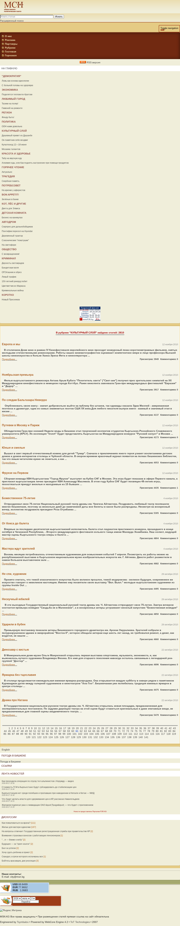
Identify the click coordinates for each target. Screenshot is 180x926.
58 (64, 731)
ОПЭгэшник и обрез (12, 272)
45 (9, 731)
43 (174, 728)
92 (34, 733)
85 (5, 733)
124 (51, 737)
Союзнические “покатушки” (15, 240)
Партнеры (11, 43)
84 (174, 731)
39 (157, 728)
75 (136, 731)
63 (85, 731)
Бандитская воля (10, 267)
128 (73, 737)
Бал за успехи (9, 848)
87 (13, 733)
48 (22, 731)
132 (96, 737)
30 (119, 728)
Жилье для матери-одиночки (16, 827)
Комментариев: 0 (169, 359)
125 (56, 737)
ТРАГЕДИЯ (8, 176)
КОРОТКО (8, 294)
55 (51, 731)
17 (64, 728)
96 (51, 733)
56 (55, 731)
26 (102, 728)
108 (114, 733)
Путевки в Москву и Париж (20, 425)
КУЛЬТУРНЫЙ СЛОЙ (14, 130)
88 (17, 733)
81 (161, 731)
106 (103, 733)
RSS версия (93, 62)
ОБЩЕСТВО (9, 249)
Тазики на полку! (10, 103)
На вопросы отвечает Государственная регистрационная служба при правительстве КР (46, 831)
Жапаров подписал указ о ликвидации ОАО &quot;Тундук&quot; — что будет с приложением (47, 805)
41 (166, 728)
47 (18, 731)
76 (140, 731)
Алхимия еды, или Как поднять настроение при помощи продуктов (35, 163)
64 (89, 731)
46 (13, 731)
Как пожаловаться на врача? (16, 823)
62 (81, 731)
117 (163, 733)
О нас (8, 36)
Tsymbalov (23, 922)
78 (148, 731)
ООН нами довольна (12, 126)
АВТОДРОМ (9, 222)
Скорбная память (10, 181)
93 (38, 733)
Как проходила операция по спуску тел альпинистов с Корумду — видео (38, 781)
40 (161, 728)
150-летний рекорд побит (14, 281)
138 (129, 737)
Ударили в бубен (13, 624)
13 (47, 728)
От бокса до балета (15, 523)
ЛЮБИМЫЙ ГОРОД (13, 98)
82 (165, 731)
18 (69, 728)
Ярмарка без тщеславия (19, 674)
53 (43, 731)
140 (141, 737)
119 (174, 733)
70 (115, 731)
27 (106, 728)
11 (39, 728)
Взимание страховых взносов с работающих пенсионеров (31, 835)
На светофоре (9, 245)
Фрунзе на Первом (15, 472)
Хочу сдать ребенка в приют (16, 852)
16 (60, 728)
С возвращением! (10, 254)
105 (97, 733)
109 (119, 733)
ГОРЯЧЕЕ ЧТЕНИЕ (13, 167)
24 (94, 728)
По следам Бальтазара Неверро (24, 399)
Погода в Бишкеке (10, 761)
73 (127, 731)
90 (26, 733)
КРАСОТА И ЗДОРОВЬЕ (16, 153)
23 (90, 728)
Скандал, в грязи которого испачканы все (22, 856)
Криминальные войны (13, 290)
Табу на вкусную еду (12, 158)
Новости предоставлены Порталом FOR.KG (90, 811)
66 (98, 731)
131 (90, 737)
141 (146, 737)
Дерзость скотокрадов (13, 263)
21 (81, 728)
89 (21, 733)
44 (5, 731)
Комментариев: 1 (169, 488)
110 (125, 733)
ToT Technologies (80, 922)
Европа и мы (11, 344)
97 (55, 733)
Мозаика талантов (11, 149)
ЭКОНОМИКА (10, 89)
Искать (59, 16)
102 (80, 733)
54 (47, 731)
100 (69, 733)
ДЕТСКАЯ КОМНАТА (14, 212)
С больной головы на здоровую (17, 85)
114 (147, 733)
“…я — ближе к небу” (12, 840)
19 (73, 728)
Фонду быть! (8, 117)
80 (157, 731)
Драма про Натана (15, 700)
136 (118, 737)
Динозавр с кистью (15, 649)
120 (28, 737)
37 (149, 728)
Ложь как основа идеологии (15, 81)
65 (93, 731)
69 (110, 731)
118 (168, 733)
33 (132, 728)
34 (136, 728)
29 (115, 728)
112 (136, 733)
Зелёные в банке (10, 199)
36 (144, 728)
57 (60, 731)
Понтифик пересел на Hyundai (17, 231)
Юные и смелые (13, 447)
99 (64, 733)
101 (74, 733)
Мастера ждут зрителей (18, 548)
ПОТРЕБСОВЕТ (11, 185)
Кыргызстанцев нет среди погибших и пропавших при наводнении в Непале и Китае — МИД (48, 793)
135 (112, 737)
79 (153, 731)
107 (108, 733)
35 (140, 728)
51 (34, 731)
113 (141, 733)
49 (26, 731)
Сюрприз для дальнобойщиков (17, 226)
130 (84, 737)
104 (91, 733)
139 (135, 737)
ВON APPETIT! (10, 194)
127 (67, 737)
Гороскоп (11, 55)
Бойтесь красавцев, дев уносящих (19, 861)
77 (144, 731)
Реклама (10, 40)
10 (35, 728)
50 (30, 731)
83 (169, 731)
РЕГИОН (7, 112)
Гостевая (10, 51)
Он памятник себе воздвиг (15, 140)
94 (42, 733)
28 (111, 728)
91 (30, 733)
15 (56, 728)
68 (106, 731)
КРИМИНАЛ (9, 258)
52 (39, 731)
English (6, 749)
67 (102, 731)
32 (128, 728)
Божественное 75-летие (18, 498)
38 (153, 728)
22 (85, 728)
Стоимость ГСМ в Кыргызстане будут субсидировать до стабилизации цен (39, 787)
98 (59, 733)
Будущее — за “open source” (16, 844)
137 (124, 737)
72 (123, 731)
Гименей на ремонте (12, 108)
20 (77, 728)
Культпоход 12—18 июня (14, 144)
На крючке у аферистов (13, 190)
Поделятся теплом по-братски (17, 94)
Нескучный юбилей (16, 599)
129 (79, 737)
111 (130, 733)
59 (68, 731)
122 (39, 737)
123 (45, 737)
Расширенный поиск (12, 20)
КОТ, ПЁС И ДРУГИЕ (14, 203)
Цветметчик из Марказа (13, 286)
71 (119, 731)
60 (72, 731)
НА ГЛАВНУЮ (9, 68)
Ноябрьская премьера (17, 374)
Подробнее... (9, 359)
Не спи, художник (14, 573)
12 (43, 728)
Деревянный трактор (12, 236)
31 (123, 728)
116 (158, 733)
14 (52, 728)
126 (62, 737)
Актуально (7, 172)
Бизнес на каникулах (12, 217)
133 (101, 737)
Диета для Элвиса (11, 208)
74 (131, 731)
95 (47, 733)
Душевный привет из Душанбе (17, 135)
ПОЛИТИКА (9, 121)
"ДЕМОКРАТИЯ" (11, 76)
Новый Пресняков (11, 299)
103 (86, 733)
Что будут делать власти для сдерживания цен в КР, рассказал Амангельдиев (40, 799)
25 (98, 728)
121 (34, 737)
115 (152, 733)
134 (107, 737)
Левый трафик (9, 277)
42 (170, 728)
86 (9, 733)
